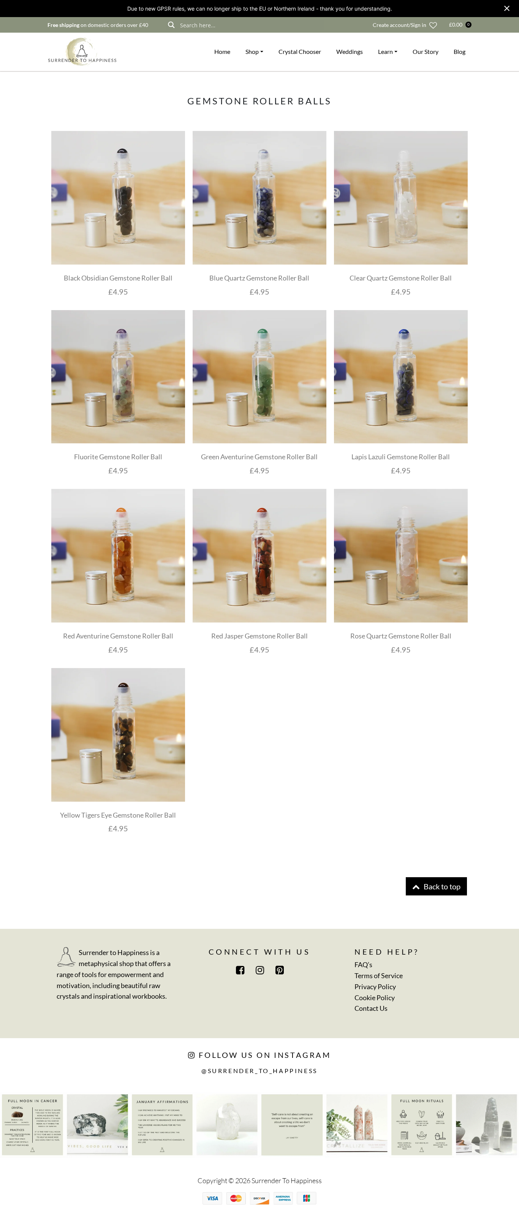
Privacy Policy (375, 986)
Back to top (441, 886)
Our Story (425, 51)
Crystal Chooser (299, 51)
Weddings (349, 51)
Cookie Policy (374, 997)
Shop (252, 51)
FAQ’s (363, 964)
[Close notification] (506, 8)
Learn (385, 51)
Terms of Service (378, 975)
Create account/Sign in (399, 25)
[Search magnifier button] (171, 25)
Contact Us (371, 1008)
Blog (459, 51)
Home (222, 51)
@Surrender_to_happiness (259, 1070)
